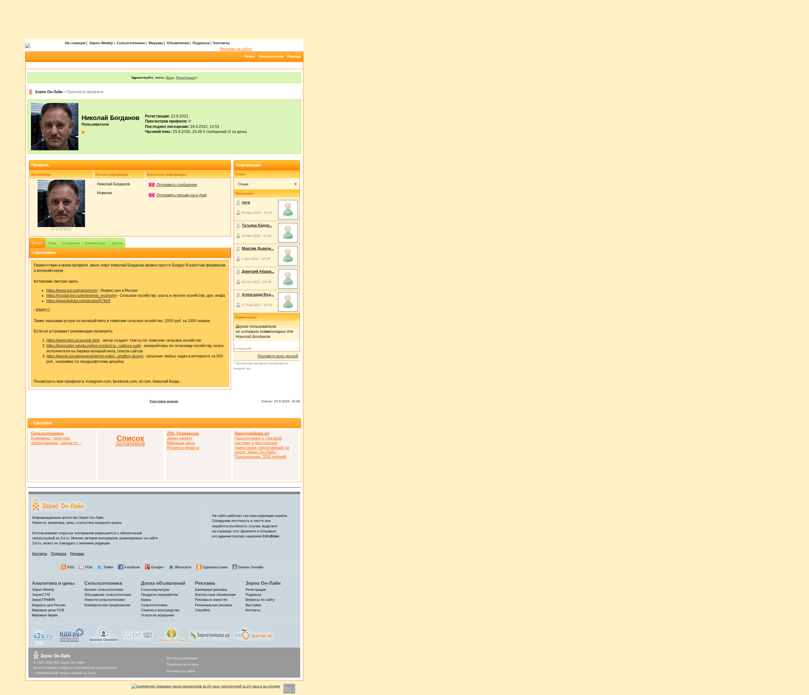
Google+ (157, 567)
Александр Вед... (258, 294)
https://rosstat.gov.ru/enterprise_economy (81, 295)
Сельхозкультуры (155, 589)
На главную (75, 43)
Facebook (132, 567)
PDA (88, 567)
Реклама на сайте (236, 49)
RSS (70, 567)
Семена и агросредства (160, 610)
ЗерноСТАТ (41, 594)
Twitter (108, 567)
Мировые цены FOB (48, 610)
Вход (170, 77)
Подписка (201, 43)
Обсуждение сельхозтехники (107, 594)
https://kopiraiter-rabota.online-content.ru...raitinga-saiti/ (93, 346)
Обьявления (178, 43)
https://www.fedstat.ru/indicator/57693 (78, 301)
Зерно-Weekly (101, 43)
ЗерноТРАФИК (43, 600)
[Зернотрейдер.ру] (210, 634)
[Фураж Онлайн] (171, 634)
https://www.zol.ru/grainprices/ (71, 290)
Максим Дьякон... (258, 248)
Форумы (156, 43)
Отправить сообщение (176, 185)
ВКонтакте (183, 567)
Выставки (253, 605)
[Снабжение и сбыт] (43, 635)
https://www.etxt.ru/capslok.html (73, 340)
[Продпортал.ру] (253, 634)
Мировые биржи (45, 615)
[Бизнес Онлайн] (103, 634)
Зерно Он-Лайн (49, 92)
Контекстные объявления (215, 594)
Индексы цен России (48, 605)
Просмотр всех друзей (278, 356)
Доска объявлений (163, 583)
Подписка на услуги (182, 664)
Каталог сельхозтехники (103, 589)
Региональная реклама (213, 605)
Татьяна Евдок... (257, 225)
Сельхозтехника (131, 43)
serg (246, 202)
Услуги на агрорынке (157, 615)
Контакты (221, 43)
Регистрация (186, 77)
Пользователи (271, 56)
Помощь (294, 56)
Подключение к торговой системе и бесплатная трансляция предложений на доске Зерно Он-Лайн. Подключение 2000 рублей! (261, 445)
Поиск (250, 56)
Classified (42, 423)
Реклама (77, 553)
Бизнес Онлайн (251, 567)
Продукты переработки (159, 594)
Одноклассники (215, 567)
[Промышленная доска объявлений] (71, 635)
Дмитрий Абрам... (258, 271)
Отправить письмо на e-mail (181, 195)
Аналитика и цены (53, 583)
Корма (146, 600)
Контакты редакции (182, 658)
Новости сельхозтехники (104, 600)
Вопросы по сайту (260, 600)
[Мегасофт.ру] (138, 634)
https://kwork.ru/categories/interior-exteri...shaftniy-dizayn (94, 356)
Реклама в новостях (211, 600)
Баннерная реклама (211, 589)
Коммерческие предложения (107, 605)
